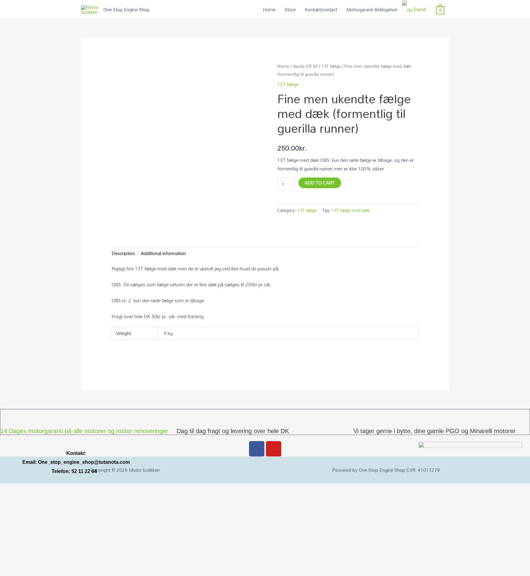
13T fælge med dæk (351, 210)
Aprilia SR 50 (305, 66)
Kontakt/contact (321, 9)
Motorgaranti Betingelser (372, 9)
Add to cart (320, 182)
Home (269, 9)
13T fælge (331, 66)
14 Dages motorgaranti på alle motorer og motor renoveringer (84, 431)
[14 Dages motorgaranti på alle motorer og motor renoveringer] (8, 417)
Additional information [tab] (163, 253)
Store (290, 9)
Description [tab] (123, 253)
